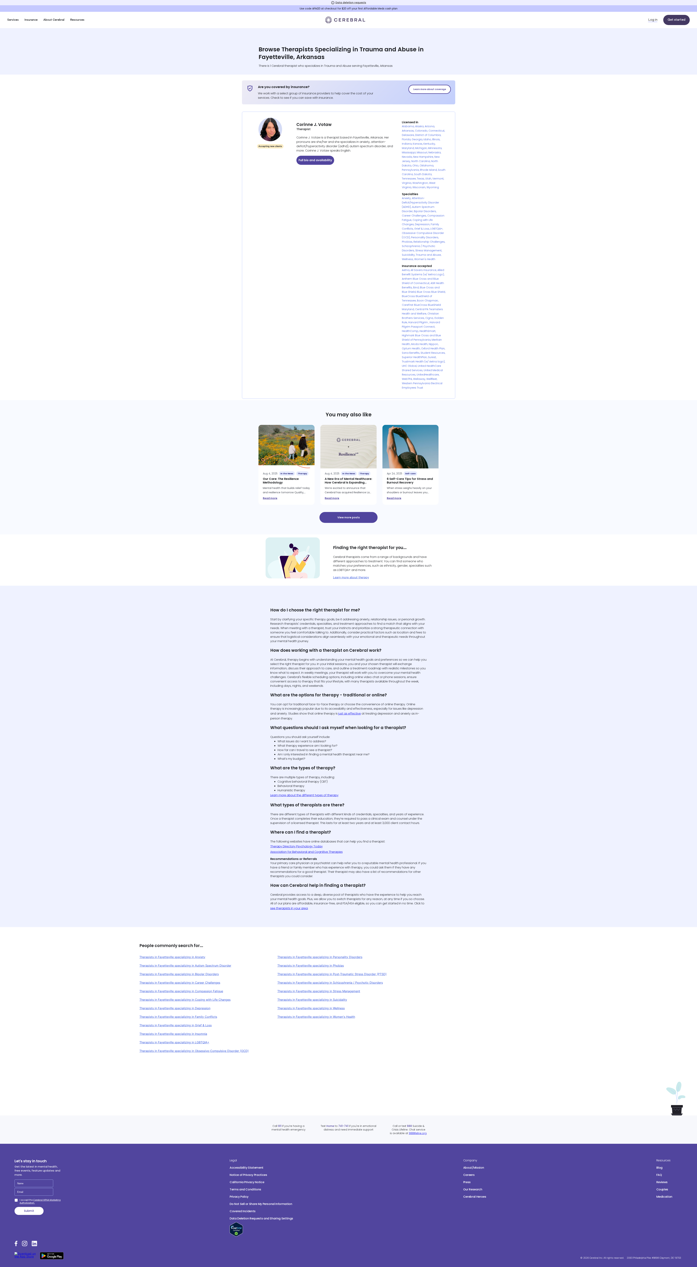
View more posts (348, 517)
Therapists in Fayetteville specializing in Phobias (310, 965)
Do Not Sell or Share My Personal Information (261, 1204)
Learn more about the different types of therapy (304, 795)
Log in (652, 20)
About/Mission (473, 1168)
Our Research (472, 1189)
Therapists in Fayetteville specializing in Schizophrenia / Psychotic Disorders (330, 982)
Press (467, 1182)
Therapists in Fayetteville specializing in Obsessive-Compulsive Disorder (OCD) (194, 1051)
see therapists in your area (289, 908)
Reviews (662, 1182)
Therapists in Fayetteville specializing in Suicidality (312, 999)
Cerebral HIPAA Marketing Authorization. (40, 1201)
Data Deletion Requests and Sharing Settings (261, 1218)
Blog (659, 1168)
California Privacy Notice (247, 1182)
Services (13, 20)
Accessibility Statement (246, 1168)
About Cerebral (53, 20)
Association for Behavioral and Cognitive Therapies (306, 852)
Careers (469, 1175)
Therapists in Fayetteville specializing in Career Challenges (179, 982)
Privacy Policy (239, 1197)
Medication (664, 1197)
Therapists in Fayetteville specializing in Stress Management (318, 991)
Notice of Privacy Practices (248, 1175)
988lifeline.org (418, 1133)
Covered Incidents (243, 1211)
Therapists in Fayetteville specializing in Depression (174, 1008)
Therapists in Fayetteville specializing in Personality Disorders (319, 957)
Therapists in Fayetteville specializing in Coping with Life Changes (185, 999)
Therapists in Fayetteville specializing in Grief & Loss (175, 1025)
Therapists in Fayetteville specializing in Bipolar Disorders (179, 974)
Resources (77, 20)
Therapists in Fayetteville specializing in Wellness (311, 1008)
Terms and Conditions (245, 1189)
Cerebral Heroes (474, 1197)
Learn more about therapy (351, 577)
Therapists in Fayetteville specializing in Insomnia (173, 1034)
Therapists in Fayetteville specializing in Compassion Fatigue (181, 991)
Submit (29, 1211)
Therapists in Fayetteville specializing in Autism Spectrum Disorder (185, 965)
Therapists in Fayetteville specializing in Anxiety (172, 957)
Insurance (31, 20)
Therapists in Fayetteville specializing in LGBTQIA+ (174, 1042)
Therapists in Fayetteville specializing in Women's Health (316, 1017)
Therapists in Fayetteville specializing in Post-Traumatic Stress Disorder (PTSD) (332, 974)
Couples (662, 1189)
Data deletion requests (350, 2)
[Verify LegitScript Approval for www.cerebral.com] (236, 1235)
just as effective (349, 713)
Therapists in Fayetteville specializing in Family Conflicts (178, 1017)
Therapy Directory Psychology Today (296, 846)
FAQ (659, 1175)
